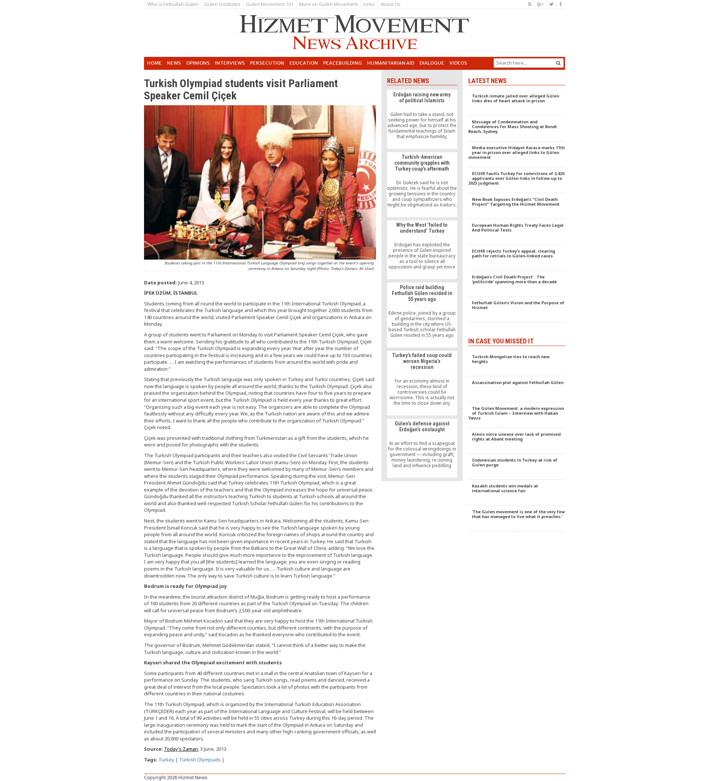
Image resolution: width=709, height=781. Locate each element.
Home (154, 63)
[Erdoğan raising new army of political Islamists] (422, 119)
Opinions (198, 63)
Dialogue (431, 63)
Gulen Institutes (222, 4)
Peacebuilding (342, 63)
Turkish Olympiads (200, 759)
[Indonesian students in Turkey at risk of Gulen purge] (517, 467)
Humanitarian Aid (390, 63)
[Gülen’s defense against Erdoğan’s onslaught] (422, 448)
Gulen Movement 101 (270, 4)
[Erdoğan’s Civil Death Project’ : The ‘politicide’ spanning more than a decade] (517, 284)
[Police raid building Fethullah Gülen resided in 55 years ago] (422, 314)
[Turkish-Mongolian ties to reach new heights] (517, 363)
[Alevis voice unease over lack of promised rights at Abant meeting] (517, 441)
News (174, 63)
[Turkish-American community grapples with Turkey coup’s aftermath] (422, 184)
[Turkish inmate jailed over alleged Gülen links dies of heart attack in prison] (517, 103)
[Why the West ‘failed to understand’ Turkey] (422, 250)
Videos (458, 63)
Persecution (267, 63)
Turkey (166, 759)
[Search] (558, 63)
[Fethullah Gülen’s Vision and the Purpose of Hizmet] (517, 309)
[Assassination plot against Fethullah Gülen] (517, 389)
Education (304, 63)
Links (369, 4)
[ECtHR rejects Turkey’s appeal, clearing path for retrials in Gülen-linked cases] (517, 258)
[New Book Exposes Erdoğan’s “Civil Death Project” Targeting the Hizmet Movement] (517, 206)
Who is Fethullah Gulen (173, 4)
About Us (390, 4)
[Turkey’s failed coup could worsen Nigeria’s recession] (422, 383)
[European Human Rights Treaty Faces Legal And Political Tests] (517, 232)
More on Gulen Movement (328, 4)
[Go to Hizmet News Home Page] (354, 32)
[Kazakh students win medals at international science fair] (517, 493)
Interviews (230, 63)
